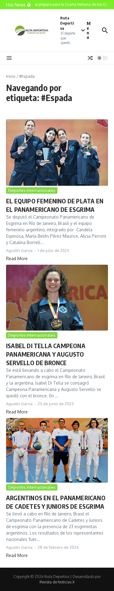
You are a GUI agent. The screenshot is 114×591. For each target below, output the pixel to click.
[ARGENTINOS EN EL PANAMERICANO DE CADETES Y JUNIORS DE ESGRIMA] (57, 450)
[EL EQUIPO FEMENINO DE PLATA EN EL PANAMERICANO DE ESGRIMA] (57, 152)
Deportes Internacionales (31, 190)
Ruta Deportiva (67, 23)
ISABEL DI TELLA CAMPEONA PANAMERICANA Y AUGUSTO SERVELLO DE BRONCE (45, 354)
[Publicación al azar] (90, 58)
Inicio (11, 76)
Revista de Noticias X (57, 582)
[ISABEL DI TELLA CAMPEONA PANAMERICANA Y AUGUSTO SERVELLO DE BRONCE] (57, 298)
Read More (17, 258)
